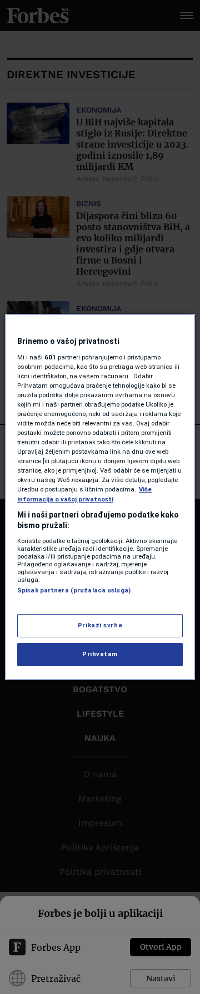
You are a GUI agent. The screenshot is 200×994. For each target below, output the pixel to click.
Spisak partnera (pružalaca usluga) (74, 590)
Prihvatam (100, 654)
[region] (100, 497)
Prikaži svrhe (100, 625)
